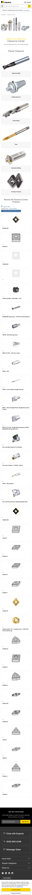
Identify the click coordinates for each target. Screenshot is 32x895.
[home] (5, 2)
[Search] (29, 6)
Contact (29, 2)
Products (3, 14)
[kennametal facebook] (3, 873)
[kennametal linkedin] (6, 873)
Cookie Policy (19, 886)
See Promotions (26, 10)
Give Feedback (7, 878)
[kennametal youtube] (9, 873)
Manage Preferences (16, 893)
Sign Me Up (25, 822)
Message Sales (13, 849)
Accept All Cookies (16, 889)
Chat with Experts (15, 833)
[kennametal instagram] (12, 873)
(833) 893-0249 (13, 841)
